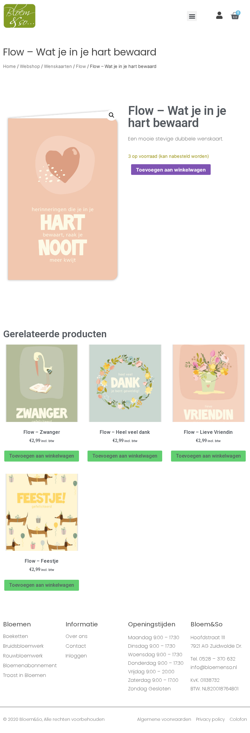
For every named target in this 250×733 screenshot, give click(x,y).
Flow (81, 66)
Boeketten (15, 636)
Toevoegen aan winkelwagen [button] (41, 456)
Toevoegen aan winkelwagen (171, 170)
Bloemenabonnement (30, 666)
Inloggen (76, 656)
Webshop (30, 66)
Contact (76, 646)
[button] (192, 16)
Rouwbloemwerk (23, 656)
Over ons (77, 636)
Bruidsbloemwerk (23, 646)
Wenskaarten (58, 66)
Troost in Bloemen (24, 675)
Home (9, 66)
